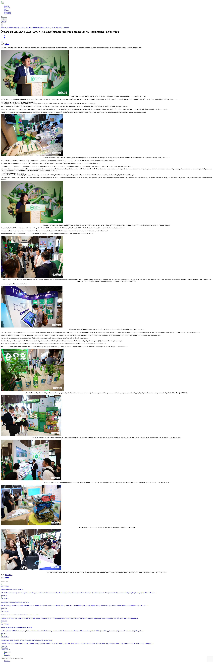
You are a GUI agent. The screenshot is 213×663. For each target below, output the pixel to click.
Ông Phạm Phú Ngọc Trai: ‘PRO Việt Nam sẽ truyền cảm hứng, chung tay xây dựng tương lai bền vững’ (41, 27)
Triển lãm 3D (7, 12)
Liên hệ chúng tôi (5, 649)
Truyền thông (7, 13)
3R (5, 9)
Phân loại (6, 10)
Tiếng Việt (3, 21)
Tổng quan (7, 7)
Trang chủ (6, 6)
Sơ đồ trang (7, 661)
